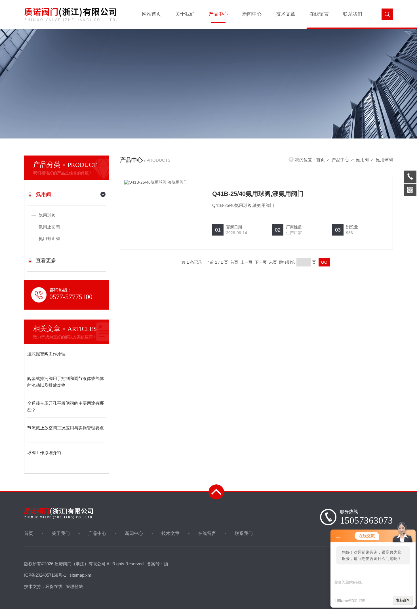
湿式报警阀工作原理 (46, 353)
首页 (320, 159)
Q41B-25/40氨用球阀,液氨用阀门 (258, 193)
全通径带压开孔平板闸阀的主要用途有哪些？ (65, 406)
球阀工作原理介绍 (44, 452)
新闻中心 (252, 14)
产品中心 (218, 14)
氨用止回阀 (49, 226)
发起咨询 (403, 600)
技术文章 (285, 14)
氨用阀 (43, 194)
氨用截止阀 (49, 238)
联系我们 (352, 14)
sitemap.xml (81, 575)
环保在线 (53, 586)
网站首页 (151, 14)
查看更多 (46, 260)
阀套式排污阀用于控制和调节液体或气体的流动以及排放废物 (65, 382)
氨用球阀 (47, 215)
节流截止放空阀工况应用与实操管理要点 (65, 427)
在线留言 (319, 14)
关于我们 (185, 14)
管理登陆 (74, 586)
